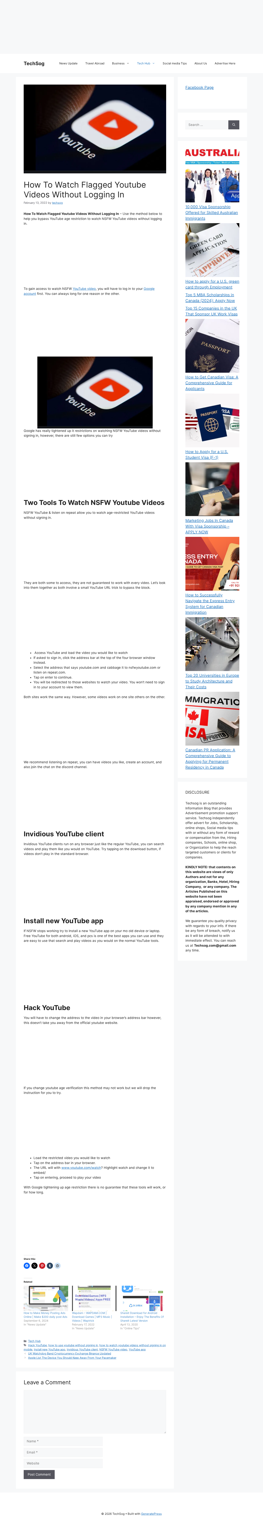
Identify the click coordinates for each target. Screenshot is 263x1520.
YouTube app (137, 1349)
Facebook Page (199, 87)
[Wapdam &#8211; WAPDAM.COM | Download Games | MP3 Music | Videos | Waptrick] (94, 1298)
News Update (68, 63)
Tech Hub (143, 63)
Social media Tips (175, 63)
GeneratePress (151, 1514)
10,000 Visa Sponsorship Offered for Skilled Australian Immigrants (211, 213)
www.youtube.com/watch (81, 1168)
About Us (200, 63)
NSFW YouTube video (113, 1349)
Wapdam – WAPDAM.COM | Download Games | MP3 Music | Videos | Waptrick (92, 1316)
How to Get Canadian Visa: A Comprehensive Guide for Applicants (211, 383)
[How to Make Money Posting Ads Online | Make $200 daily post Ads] (46, 1298)
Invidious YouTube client (82, 1349)
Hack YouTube (37, 1345)
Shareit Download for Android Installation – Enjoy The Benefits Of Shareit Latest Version (142, 1316)
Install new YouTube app (49, 1349)
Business (118, 63)
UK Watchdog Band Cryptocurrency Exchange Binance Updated (69, 1353)
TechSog (34, 63)
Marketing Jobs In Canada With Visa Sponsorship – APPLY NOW (209, 526)
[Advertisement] (115, 27)
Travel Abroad (94, 63)
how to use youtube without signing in (73, 1345)
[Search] (233, 125)
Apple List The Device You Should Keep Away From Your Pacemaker (72, 1357)
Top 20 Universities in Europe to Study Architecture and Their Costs (212, 681)
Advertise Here (225, 63)
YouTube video (84, 289)
